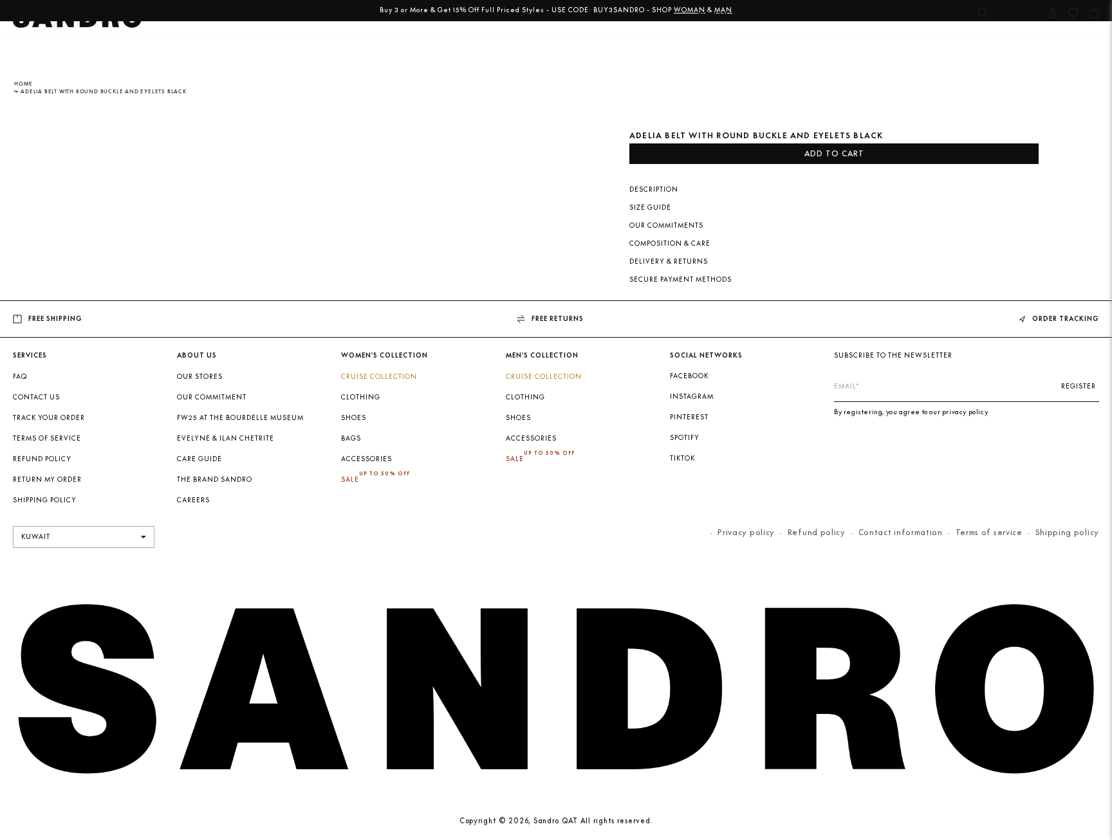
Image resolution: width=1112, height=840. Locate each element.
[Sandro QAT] (77, 21)
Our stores (200, 376)
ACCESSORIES (366, 459)
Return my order (47, 479)
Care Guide (199, 459)
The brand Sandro (214, 479)
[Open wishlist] (1073, 14)
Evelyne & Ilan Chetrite (225, 438)
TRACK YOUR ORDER (49, 418)
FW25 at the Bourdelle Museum (240, 418)
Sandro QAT (555, 820)
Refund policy (42, 459)
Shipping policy (1067, 532)
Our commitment (211, 397)
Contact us (36, 397)
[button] (712, 22)
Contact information (900, 532)
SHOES (353, 418)
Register (1078, 386)
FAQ (20, 376)
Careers (193, 500)
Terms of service (989, 532)
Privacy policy (746, 532)
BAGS (351, 438)
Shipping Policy (45, 500)
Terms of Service (47, 438)
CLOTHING (360, 397)
